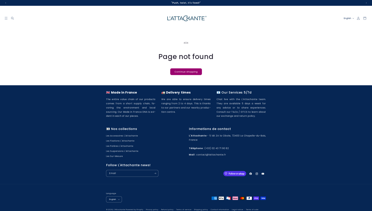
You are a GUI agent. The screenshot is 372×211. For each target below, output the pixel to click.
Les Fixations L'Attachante (120, 140)
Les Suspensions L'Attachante (122, 151)
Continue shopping (186, 71)
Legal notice (237, 209)
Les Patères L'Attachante (119, 146)
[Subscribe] (155, 173)
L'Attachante (119, 209)
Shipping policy (201, 209)
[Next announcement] (366, 3)
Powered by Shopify (134, 209)
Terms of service (183, 209)
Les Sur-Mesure (114, 156)
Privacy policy (152, 209)
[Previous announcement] (5, 3)
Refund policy (167, 209)
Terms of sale (252, 209)
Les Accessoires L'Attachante (122, 135)
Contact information (220, 209)
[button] (6, 18)
